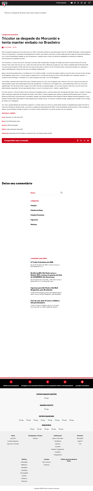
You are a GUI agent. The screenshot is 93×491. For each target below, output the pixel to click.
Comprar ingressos (13, 441)
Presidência (57, 441)
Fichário (24, 476)
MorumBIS (80, 438)
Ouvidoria (57, 452)
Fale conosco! (46, 462)
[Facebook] (74, 3)
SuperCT (80, 441)
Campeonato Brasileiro (10, 35)
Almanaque (24, 462)
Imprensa (46, 465)
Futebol (34, 206)
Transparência (58, 455)
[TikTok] (85, 3)
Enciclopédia (24, 473)
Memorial (24, 481)
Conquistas (24, 470)
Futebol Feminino (37, 215)
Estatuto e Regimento (57, 449)
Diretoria (57, 444)
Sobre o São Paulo (57, 438)
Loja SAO (13, 438)
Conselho (57, 446)
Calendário (24, 467)
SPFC (4, 4)
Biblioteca (24, 465)
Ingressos (34, 220)
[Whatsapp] (84, 140)
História (34, 225)
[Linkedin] (88, 140)
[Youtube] (72, 3)
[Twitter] (78, 3)
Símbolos (24, 478)
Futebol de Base (37, 210)
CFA (80, 444)
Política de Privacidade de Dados (69, 460)
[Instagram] (81, 3)
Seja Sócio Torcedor (13, 444)
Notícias (35, 438)
